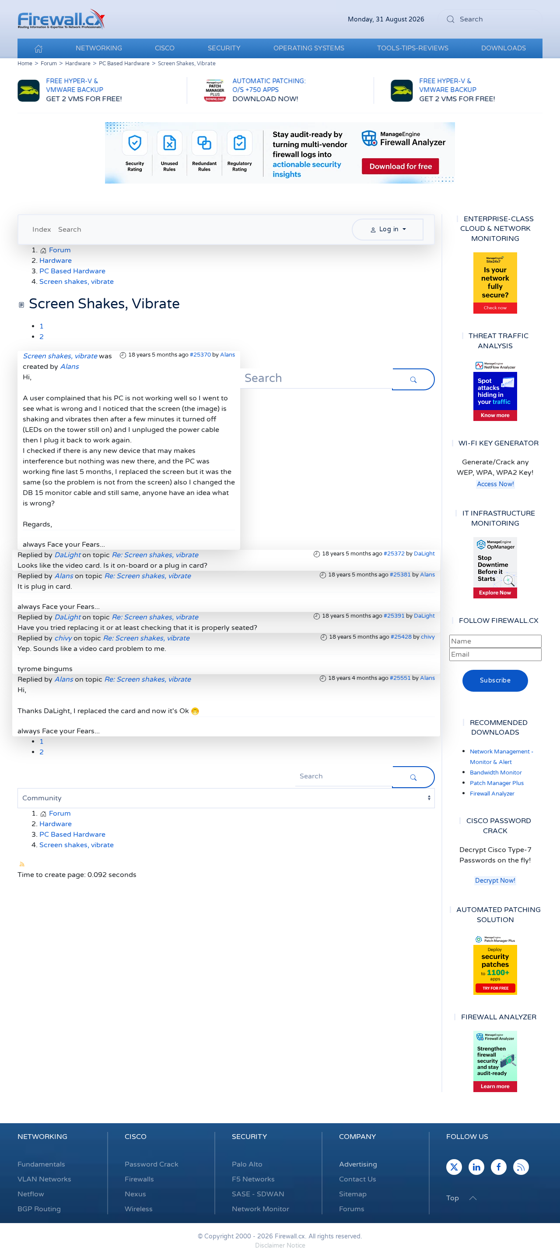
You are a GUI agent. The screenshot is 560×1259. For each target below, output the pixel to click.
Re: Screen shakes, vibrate (155, 555)
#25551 (400, 678)
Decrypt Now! (495, 880)
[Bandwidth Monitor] (495, 390)
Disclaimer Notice (280, 1245)
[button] (473, 1198)
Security (249, 1136)
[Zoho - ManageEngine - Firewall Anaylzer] (280, 152)
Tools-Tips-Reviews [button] (412, 48)
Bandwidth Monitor (496, 772)
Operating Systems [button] (308, 48)
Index (41, 229)
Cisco (136, 1136)
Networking (42, 1136)
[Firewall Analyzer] (495, 1061)
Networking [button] (99, 48)
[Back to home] (61, 19)
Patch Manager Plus (497, 783)
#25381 (400, 574)
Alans (227, 354)
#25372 (394, 553)
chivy (428, 636)
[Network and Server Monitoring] (495, 567)
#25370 (200, 354)
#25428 (401, 636)
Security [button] (224, 48)
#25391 (394, 615)
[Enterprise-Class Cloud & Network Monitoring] (495, 283)
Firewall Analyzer (492, 793)
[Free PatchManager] (495, 964)
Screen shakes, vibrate (60, 356)
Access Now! (495, 484)
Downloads (503, 48)
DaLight (424, 553)
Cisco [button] (165, 48)
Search (69, 229)
